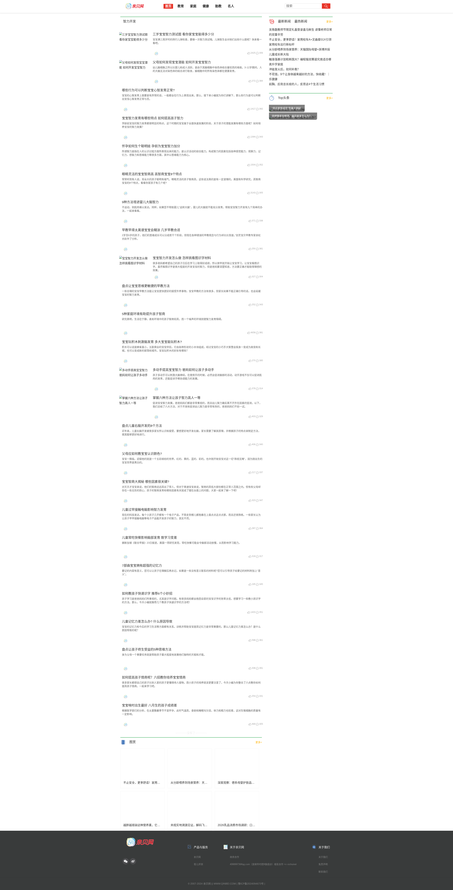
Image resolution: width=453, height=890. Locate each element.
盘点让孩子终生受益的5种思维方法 (146, 649)
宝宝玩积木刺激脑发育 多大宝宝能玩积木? (152, 342)
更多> (329, 21)
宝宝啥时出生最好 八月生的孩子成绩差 (149, 705)
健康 (206, 6)
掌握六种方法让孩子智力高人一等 (176, 398)
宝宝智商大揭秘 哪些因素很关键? (145, 481)
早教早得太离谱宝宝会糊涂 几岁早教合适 (151, 230)
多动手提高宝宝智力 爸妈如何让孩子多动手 (183, 370)
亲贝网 (197, 857)
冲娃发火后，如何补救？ (284, 69)
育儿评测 (198, 864)
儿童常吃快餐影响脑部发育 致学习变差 (149, 537)
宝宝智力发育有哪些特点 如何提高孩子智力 (152, 118)
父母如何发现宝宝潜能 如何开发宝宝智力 (182, 62)
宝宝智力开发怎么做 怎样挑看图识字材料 (182, 258)
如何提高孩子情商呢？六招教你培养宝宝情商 (154, 677)
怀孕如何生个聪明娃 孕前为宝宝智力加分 (151, 146)
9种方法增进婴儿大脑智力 (140, 202)
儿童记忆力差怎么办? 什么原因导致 (147, 621)
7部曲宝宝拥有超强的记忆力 (142, 565)
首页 (168, 6)
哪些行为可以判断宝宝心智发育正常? (148, 90)
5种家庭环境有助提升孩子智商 (143, 314)
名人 (231, 6)
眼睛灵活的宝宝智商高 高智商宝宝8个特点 (152, 174)
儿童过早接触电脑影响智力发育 (144, 509)
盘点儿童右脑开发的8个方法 (142, 426)
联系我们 (323, 871)
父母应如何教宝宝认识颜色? (142, 454)
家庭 (193, 6)
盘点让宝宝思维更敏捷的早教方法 (146, 286)
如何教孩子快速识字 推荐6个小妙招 (147, 593)
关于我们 (323, 857)
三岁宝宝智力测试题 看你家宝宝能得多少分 (183, 34)
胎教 (218, 6)
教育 (180, 6)
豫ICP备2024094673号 (251, 883)
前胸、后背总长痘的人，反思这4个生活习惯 (296, 84)
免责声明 (323, 864)
